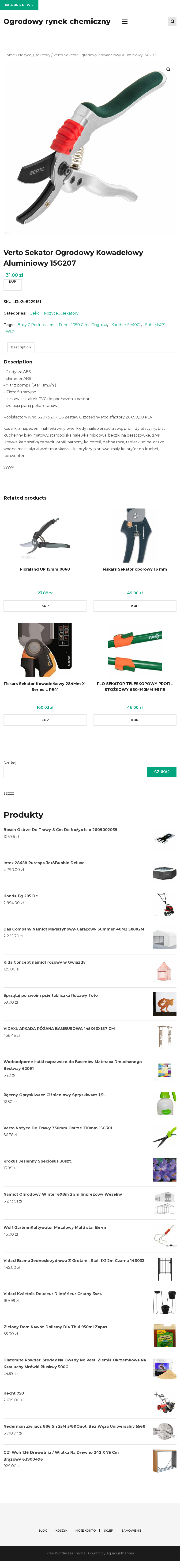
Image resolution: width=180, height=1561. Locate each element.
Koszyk (61, 1530)
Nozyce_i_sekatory (34, 55)
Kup (12, 282)
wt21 (10, 331)
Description (21, 347)
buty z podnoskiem (36, 325)
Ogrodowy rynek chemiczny (57, 21)
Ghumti (94, 1553)
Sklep (108, 1530)
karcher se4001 (126, 325)
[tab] (20, 347)
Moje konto (85, 1530)
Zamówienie (131, 1530)
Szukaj (10, 763)
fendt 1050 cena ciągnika (83, 325)
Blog (43, 1530)
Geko (35, 313)
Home (9, 55)
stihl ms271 (155, 325)
